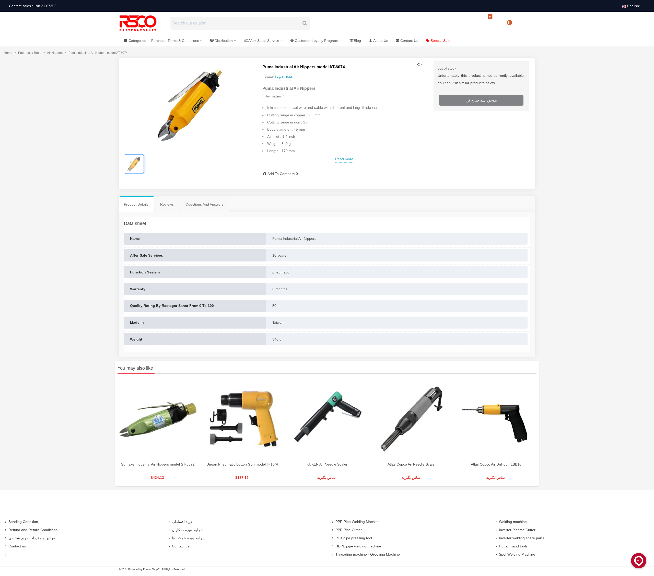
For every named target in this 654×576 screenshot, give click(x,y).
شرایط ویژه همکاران (187, 530)
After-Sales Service (263, 41)
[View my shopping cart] (494, 23)
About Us (380, 41)
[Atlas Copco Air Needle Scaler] (411, 419)
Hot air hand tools (513, 546)
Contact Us (409, 41)
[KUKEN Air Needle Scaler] (327, 419)
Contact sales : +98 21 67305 (32, 6)
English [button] (633, 6)
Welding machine (513, 522)
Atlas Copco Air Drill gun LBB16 (496, 464)
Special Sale (440, 41)
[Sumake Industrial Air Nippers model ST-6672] (158, 419)
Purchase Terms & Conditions (175, 41)
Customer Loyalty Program (316, 41)
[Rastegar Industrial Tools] (143, 23)
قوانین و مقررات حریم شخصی (31, 538)
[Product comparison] (511, 23)
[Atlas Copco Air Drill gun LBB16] (496, 419)
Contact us (17, 546)
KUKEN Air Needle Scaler (327, 464)
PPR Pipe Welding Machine (357, 522)
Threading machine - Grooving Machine (367, 554)
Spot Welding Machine (517, 554)
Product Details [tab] (136, 204)
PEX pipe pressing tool (353, 538)
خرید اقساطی (182, 522)
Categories (137, 41)
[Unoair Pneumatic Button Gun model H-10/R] (242, 419)
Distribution (224, 41)
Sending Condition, (23, 522)
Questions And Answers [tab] (204, 204)
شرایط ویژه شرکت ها (188, 538)
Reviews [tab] (167, 204)
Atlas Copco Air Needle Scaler (412, 464)
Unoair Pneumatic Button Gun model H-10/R (242, 464)
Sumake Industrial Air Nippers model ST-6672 (158, 464)
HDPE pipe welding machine (358, 546)
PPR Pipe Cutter (348, 530)
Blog (357, 41)
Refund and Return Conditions (32, 530)
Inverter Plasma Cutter (517, 530)
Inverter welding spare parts (521, 538)
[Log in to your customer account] (526, 23)
